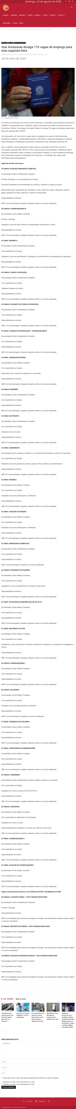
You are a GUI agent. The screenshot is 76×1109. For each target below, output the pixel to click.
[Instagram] (69, 1)
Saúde (21, 23)
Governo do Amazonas (20, 43)
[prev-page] (2, 1031)
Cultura (5, 15)
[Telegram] (42, 62)
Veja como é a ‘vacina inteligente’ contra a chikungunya (22, 1015)
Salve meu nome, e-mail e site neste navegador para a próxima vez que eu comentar (30, 1078)
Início (2, 29)
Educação (22, 15)
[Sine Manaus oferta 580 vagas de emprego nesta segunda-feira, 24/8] (53, 1007)
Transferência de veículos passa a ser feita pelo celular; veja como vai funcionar (7, 1017)
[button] (71, 7)
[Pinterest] (28, 62)
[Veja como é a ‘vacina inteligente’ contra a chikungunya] (22, 1007)
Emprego (11, 43)
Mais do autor (21, 999)
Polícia (15, 23)
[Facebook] (66, 1)
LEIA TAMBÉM (8, 999)
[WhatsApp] (33, 62)
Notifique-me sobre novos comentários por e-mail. (19, 1082)
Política (60, 15)
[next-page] (6, 1031)
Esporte (30, 15)
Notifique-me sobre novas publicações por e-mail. (18, 1084)
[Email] (37, 62)
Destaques (14, 15)
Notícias (52, 15)
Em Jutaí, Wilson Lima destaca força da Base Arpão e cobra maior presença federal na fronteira (38, 1017)
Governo (37, 15)
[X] (72, 1)
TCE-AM (45, 15)
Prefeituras (6, 23)
